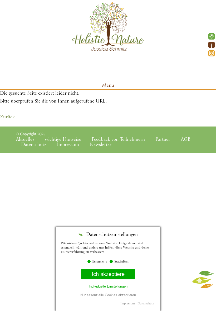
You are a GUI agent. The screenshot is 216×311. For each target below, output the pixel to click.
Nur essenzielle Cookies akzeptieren (108, 295)
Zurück (7, 117)
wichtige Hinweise (63, 140)
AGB (185, 140)
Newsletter (100, 145)
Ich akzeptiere (108, 274)
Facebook (211, 45)
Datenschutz (33, 145)
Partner (162, 140)
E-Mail (211, 36)
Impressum (68, 145)
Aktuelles (25, 140)
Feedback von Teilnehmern (118, 140)
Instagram (211, 53)
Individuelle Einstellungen (108, 286)
